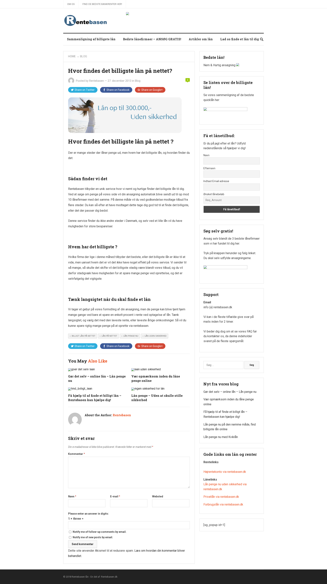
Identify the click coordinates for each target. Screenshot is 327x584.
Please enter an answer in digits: (88, 513)
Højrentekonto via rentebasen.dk (224, 472)
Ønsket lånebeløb (213, 194)
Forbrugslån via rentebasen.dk (223, 504)
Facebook (118, 89)
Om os (71, 4)
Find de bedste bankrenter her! (102, 4)
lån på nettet (109, 336)
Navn (72, 496)
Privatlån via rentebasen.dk (221, 497)
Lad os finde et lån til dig (239, 39)
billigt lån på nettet (83, 336)
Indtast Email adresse (216, 181)
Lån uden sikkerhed (156, 336)
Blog (83, 56)
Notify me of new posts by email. (93, 537)
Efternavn (209, 168)
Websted (157, 496)
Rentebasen (96, 80)
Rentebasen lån (80, 576)
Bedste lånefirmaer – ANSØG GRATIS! (152, 39)
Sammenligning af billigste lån (91, 39)
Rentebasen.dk (109, 576)
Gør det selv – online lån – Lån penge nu (229, 392)
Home (72, 56)
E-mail (115, 496)
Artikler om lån (201, 39)
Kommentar (76, 453)
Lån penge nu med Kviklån (220, 437)
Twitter (85, 89)
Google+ (152, 89)
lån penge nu (130, 336)
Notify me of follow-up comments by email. (99, 531)
